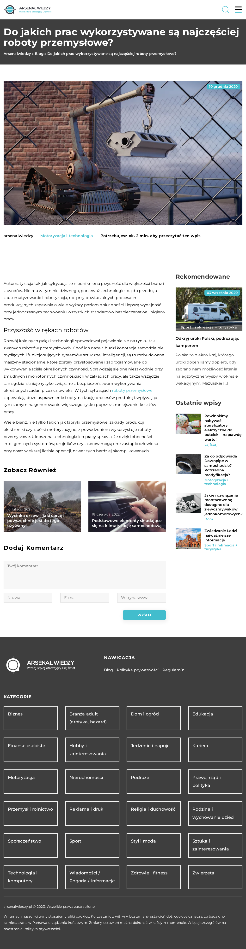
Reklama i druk (86, 809)
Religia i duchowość (153, 809)
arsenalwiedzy (18, 236)
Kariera (200, 745)
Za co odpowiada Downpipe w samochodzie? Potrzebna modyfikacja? (220, 465)
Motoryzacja (21, 777)
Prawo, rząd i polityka (206, 781)
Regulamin (173, 670)
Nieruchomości (86, 777)
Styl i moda (143, 841)
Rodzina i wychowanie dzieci (213, 813)
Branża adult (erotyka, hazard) (88, 718)
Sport (75, 841)
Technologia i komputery (22, 877)
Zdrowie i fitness (149, 873)
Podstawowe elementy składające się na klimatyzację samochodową (127, 523)
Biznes (15, 714)
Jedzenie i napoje (150, 745)
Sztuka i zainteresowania (210, 845)
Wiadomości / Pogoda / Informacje (92, 877)
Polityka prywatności (138, 670)
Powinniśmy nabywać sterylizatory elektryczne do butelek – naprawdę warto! (223, 428)
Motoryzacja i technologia (66, 236)
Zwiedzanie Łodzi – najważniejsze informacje (222, 535)
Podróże (140, 777)
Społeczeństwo (24, 841)
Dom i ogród (145, 714)
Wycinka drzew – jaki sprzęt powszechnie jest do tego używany (35, 520)
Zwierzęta (203, 873)
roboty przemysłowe (132, 390)
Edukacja (202, 714)
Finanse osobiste (26, 745)
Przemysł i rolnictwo (30, 809)
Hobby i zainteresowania (87, 749)
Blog (108, 670)
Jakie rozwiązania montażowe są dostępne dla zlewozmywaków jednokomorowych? (223, 504)
